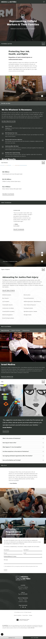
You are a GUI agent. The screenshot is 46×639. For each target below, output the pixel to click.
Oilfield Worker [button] (26, 330)
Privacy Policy (25, 615)
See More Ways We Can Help (9, 121)
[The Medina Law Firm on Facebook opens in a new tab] (21, 607)
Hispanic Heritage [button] (16, 330)
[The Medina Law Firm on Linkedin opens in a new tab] (25, 607)
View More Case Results (8, 194)
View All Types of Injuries (8, 290)
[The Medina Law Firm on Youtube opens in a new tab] (23, 607)
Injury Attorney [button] (5, 330)
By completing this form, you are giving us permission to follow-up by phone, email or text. (21, 566)
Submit (5, 569)
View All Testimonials (18, 229)
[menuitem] (21, 607)
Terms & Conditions (17, 615)
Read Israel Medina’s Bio (7, 376)
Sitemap (30, 615)
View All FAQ (6, 431)
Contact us (7, 128)
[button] (2, 634)
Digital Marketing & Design (24, 620)
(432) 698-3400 (31, 627)
